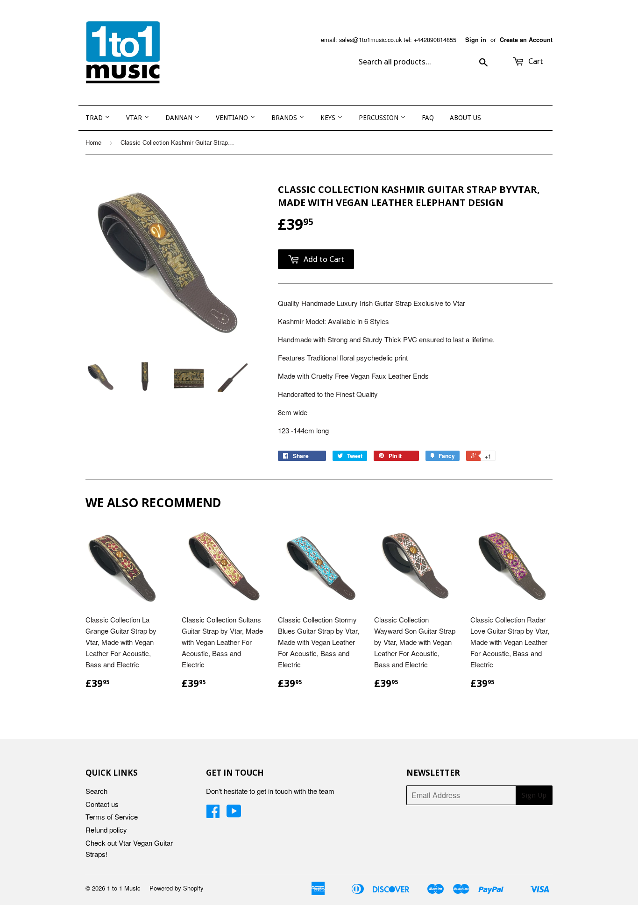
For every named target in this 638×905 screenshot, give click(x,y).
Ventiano (233, 117)
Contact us (102, 804)
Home (93, 142)
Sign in (475, 39)
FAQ (428, 117)
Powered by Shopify (176, 888)
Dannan (179, 117)
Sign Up (534, 795)
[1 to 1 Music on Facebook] (213, 814)
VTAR (135, 117)
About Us (465, 117)
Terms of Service (111, 816)
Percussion (379, 117)
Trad (95, 117)
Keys (328, 117)
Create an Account (526, 39)
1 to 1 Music (124, 888)
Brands (285, 117)
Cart (534, 61)
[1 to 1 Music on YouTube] (234, 814)
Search (96, 791)
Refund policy (106, 829)
